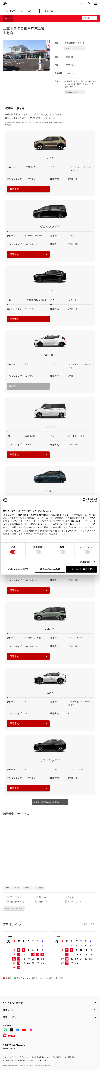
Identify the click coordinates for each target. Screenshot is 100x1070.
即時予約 (14, 189)
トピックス (49, 11)
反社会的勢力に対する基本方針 (14, 1060)
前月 (85, 924)
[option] (26, 55)
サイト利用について (22, 1057)
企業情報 (31, 1060)
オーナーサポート (27, 11)
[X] (11, 1030)
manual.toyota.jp (40, 514)
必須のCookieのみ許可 (18, 569)
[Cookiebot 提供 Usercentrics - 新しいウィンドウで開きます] (85, 500)
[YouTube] (24, 1030)
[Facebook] (18, 1030)
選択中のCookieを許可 (50, 569)
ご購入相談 (86, 18)
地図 (67, 48)
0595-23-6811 (71, 57)
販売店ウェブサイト (13, 909)
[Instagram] (30, 1030)
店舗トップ (8, 18)
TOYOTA (4, 3)
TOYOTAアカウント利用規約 (64, 1057)
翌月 (92, 924)
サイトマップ (8, 1057)
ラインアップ (10, 11)
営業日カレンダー (72, 92)
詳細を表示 (85, 561)
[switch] (38, 552)
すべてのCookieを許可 (82, 569)
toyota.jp (24, 514)
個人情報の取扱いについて (41, 1057)
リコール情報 (41, 1060)
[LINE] (5, 1030)
